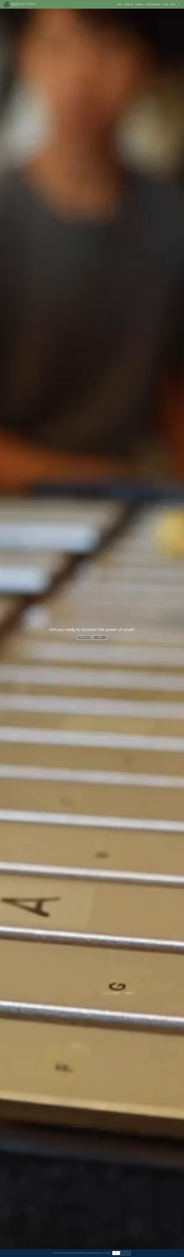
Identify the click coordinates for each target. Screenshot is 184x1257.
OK (116, 1253)
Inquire (100, 637)
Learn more (125, 1253)
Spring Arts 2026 (84, 637)
